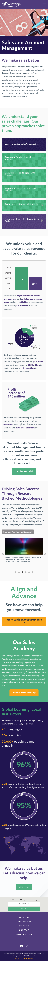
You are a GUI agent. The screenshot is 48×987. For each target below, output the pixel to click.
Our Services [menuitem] (24, 922)
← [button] (3, 554)
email (21, 946)
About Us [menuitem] (24, 917)
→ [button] (45, 554)
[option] (24, 551)
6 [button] (32, 572)
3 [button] (22, 572)
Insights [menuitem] (24, 926)
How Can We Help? (24, 471)
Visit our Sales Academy (24, 693)
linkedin (27, 946)
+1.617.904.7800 (24, 959)
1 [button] (16, 572)
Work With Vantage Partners (24, 620)
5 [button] (29, 572)
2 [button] (19, 572)
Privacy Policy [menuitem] (24, 934)
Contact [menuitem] (24, 930)
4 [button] (26, 572)
